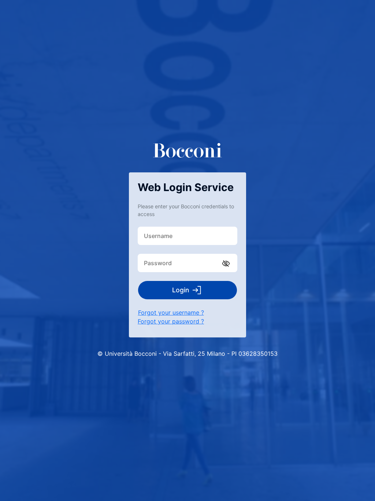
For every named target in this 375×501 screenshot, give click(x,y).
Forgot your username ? (171, 312)
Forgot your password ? (171, 321)
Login (180, 290)
